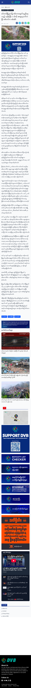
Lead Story (11, 10)
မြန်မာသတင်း (7, 7)
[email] (22, 23)
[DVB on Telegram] (4, 680)
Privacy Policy (16, 686)
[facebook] (17, 23)
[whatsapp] (28, 23)
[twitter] (20, 23)
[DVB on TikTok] (8, 680)
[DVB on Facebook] (2, 680)
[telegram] (25, 23)
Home (2, 7)
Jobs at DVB (4, 686)
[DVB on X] (10, 680)
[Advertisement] (15, 638)
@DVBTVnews (19, 599)
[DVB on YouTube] (6, 680)
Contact (10, 686)
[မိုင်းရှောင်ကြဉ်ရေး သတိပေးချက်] (15, 532)
